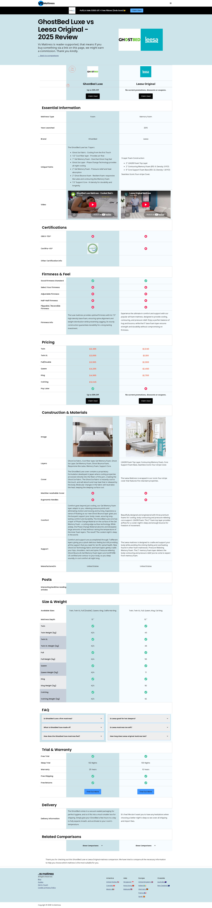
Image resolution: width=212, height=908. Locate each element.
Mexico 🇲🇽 (110, 889)
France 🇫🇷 (142, 893)
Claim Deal (136, 10)
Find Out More (93, 791)
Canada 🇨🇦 (110, 886)
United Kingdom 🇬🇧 (145, 882)
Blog (39, 879)
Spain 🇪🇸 (141, 896)
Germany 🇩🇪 (143, 889)
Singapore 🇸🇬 (128, 882)
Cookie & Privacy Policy (47, 888)
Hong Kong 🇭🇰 (128, 886)
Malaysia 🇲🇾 (127, 889)
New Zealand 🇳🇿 (163, 886)
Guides (40, 882)
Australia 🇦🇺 (161, 882)
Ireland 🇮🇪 (142, 886)
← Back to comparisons (48, 55)
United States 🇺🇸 (112, 882)
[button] (170, 3)
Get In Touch (43, 885)
